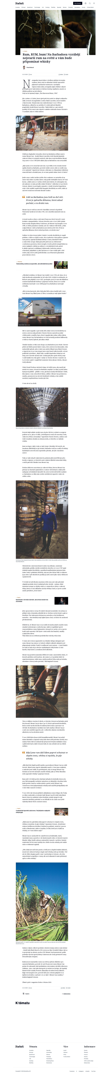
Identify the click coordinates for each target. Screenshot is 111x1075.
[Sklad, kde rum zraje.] (40, 311)
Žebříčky (53, 7)
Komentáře (49, 1052)
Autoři (65, 1050)
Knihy (65, 1054)
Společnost (29, 7)
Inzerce (86, 1054)
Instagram (81, 1071)
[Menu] (94, 3)
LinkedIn (87, 1071)
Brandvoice (49, 1062)
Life (43, 7)
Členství (86, 1052)
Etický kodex (87, 1062)
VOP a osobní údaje (88, 1060)
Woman (65, 7)
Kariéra (86, 1056)
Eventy (83, 7)
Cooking (47, 7)
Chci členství (77, 3)
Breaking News (50, 1060)
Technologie (37, 7)
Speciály (59, 7)
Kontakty (86, 1058)
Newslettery (77, 7)
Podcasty (70, 7)
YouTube (93, 1071)
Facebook (72, 1071)
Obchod (65, 1052)
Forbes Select (90, 7)
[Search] (89, 3)
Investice (17, 7)
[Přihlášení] (85, 3)
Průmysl (23, 7)
